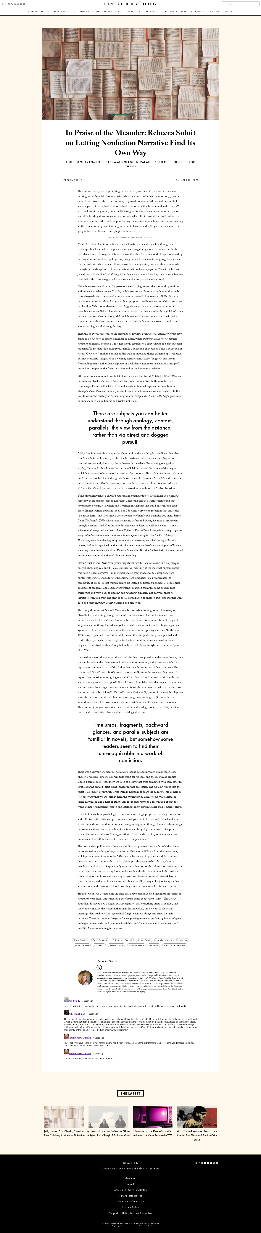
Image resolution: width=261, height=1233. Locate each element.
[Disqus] (130, 1033)
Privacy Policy (130, 1207)
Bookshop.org (113, 1226)
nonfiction (182, 940)
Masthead (130, 1178)
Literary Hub (130, 4)
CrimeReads (215, 12)
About (130, 1184)
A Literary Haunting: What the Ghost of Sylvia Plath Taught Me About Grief (108, 1133)
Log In (229, 12)
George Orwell (144, 940)
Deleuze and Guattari (122, 940)
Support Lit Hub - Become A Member (130, 1213)
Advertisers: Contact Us (130, 1201)
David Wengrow (100, 940)
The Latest (130, 1093)
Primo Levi (99, 945)
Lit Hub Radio (134, 12)
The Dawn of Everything (175, 945)
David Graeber (80, 940)
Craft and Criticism (39, 12)
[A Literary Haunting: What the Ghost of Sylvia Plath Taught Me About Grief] (108, 1125)
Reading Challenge (175, 12)
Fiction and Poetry (64, 12)
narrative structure (164, 940)
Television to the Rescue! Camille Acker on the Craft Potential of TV (152, 1133)
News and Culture (89, 12)
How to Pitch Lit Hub (130, 1195)
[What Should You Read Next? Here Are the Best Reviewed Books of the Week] (197, 1125)
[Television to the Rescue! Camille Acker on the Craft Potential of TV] (152, 1125)
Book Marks (197, 12)
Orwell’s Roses (82, 945)
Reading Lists (153, 12)
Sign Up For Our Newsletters (130, 1189)
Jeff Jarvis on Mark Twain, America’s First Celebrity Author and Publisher (64, 1133)
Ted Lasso (153, 945)
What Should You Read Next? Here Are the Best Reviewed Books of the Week (197, 1136)
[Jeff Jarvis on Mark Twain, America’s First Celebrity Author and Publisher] (64, 1125)
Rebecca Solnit (72, 180)
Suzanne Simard (136, 945)
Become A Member (113, 12)
